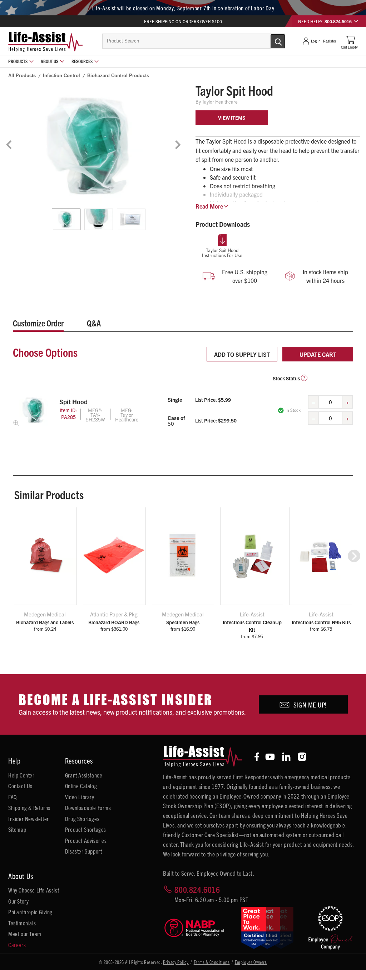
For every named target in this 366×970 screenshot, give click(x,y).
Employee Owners (251, 962)
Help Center (21, 775)
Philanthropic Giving (30, 911)
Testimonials (22, 922)
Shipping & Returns (29, 807)
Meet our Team (24, 933)
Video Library (79, 796)
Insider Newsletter (28, 818)
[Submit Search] (270, 40)
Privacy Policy (175, 962)
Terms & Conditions (212, 962)
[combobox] (193, 41)
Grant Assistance (84, 775)
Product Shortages (85, 829)
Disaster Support (83, 851)
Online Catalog (81, 785)
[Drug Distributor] (197, 928)
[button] (354, 556)
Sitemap (17, 829)
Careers (17, 944)
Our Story (18, 901)
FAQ (12, 796)
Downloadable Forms (88, 807)
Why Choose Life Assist (33, 890)
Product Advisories (86, 840)
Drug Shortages (82, 818)
